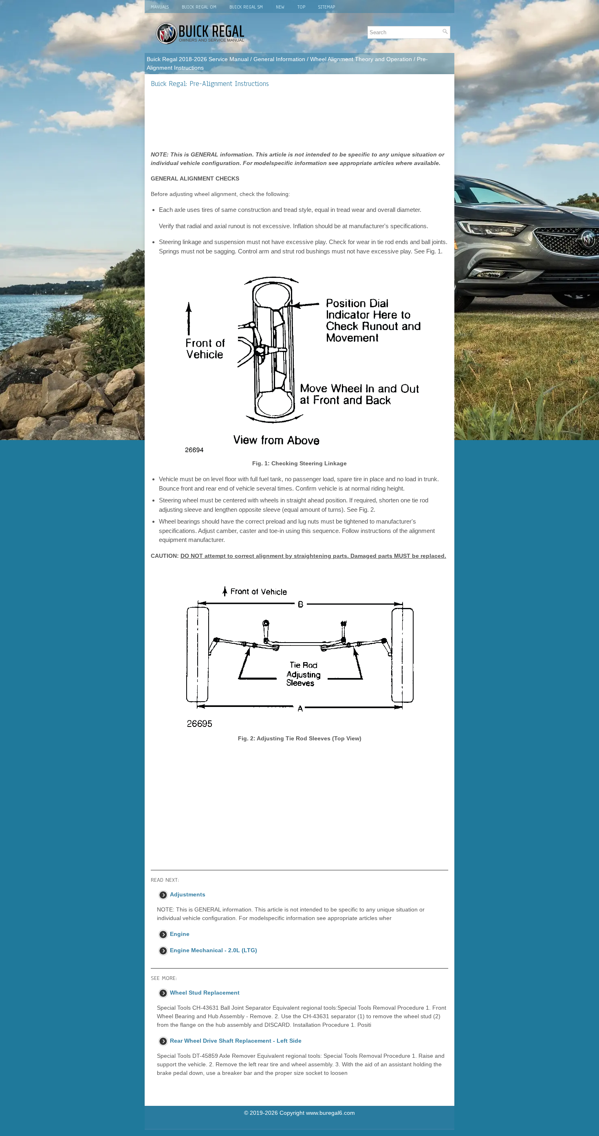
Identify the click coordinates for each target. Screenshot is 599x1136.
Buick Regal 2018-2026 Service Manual (198, 59)
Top (301, 7)
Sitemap (326, 7)
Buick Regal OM (199, 7)
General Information (279, 59)
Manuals (160, 7)
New (280, 7)
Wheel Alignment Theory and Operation (361, 59)
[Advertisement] (299, 119)
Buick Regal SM (246, 7)
